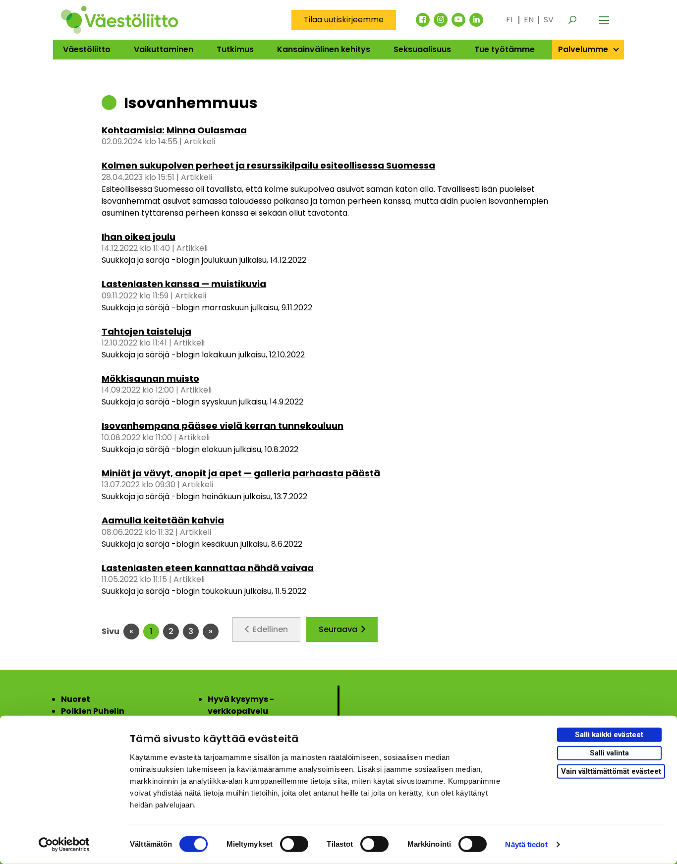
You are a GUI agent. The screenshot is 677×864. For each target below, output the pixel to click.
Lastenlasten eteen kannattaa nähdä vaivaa (208, 568)
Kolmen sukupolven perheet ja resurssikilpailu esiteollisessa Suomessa (268, 165)
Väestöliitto (87, 49)
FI (509, 19)
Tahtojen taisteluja (146, 331)
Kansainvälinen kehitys (323, 49)
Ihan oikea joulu (138, 236)
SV (549, 19)
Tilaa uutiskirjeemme (344, 19)
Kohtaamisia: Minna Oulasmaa (174, 130)
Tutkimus (235, 49)
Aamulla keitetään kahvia (163, 520)
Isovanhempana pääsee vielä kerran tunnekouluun (222, 425)
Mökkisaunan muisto (150, 378)
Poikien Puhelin (92, 711)
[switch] (294, 844)
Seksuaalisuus (422, 49)
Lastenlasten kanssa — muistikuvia (184, 284)
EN (529, 19)
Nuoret (75, 699)
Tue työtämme (504, 49)
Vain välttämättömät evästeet (611, 770)
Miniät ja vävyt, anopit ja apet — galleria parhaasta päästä (241, 473)
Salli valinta (609, 753)
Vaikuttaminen (163, 49)
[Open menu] (604, 20)
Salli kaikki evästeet (609, 734)
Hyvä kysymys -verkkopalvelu (241, 705)
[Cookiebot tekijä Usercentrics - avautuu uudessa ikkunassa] (64, 844)
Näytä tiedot (526, 844)
